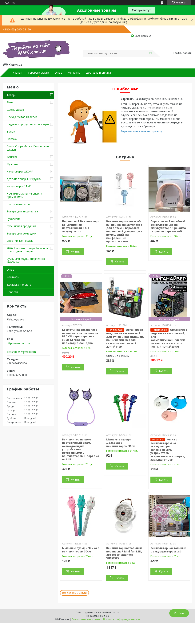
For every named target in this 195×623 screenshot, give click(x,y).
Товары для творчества (22, 211)
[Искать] (151, 53)
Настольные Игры (18, 204)
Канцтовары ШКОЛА (20, 171)
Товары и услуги (38, 72)
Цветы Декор (15, 109)
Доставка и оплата (98, 72)
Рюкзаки (12, 139)
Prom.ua (114, 612)
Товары (12, 95)
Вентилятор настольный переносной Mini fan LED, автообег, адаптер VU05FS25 (124, 553)
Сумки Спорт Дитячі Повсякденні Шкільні (28, 147)
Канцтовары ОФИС (19, 186)
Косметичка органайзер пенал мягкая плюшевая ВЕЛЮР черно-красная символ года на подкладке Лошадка (80, 336)
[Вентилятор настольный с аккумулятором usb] (169, 516)
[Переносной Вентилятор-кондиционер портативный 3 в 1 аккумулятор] (81, 189)
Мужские (12, 164)
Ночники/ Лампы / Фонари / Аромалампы (24, 195)
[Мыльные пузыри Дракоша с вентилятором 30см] (125, 407)
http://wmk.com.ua (18, 343)
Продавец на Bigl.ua (97, 615)
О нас (58, 72)
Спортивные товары (20, 240)
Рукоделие (13, 219)
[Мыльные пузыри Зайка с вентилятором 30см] (81, 516)
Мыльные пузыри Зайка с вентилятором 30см (80, 549)
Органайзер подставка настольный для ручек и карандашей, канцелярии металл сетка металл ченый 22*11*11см (125, 338)
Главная (16, 72)
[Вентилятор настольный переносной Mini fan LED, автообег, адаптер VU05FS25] (125, 516)
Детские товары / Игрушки (24, 179)
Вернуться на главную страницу (141, 131)
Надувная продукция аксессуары (28, 124)
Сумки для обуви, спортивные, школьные (26, 260)
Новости (12, 292)
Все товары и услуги (74, 592)
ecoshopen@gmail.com (21, 352)
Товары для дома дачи (21, 233)
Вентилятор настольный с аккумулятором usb (168, 549)
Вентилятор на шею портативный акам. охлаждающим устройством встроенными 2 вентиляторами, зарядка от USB (80, 449)
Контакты (74, 72)
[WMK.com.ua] (36, 49)
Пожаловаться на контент (86, 619)
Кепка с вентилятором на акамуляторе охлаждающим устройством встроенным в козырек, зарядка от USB (167, 450)
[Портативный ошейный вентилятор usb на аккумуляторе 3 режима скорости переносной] (169, 189)
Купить (75, 251)
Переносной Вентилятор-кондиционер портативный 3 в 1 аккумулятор (80, 226)
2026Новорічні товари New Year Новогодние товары (27, 249)
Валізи (11, 131)
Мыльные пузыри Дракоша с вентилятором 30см (120, 443)
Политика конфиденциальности (121, 619)
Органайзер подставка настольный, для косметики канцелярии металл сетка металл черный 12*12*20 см (168, 338)
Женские (12, 157)
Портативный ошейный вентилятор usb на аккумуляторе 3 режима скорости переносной (168, 226)
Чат (182, 613)
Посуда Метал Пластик (22, 117)
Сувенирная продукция (21, 226)
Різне (10, 102)
